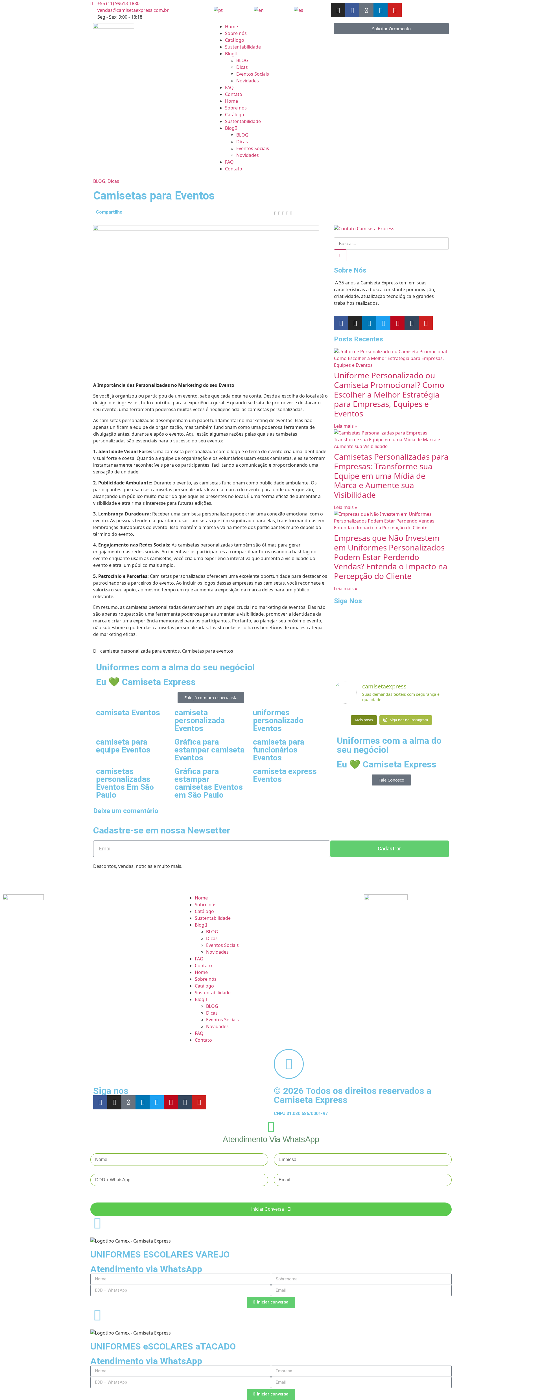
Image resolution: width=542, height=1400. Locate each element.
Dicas (242, 67)
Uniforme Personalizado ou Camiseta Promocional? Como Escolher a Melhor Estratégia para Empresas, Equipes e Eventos (389, 394)
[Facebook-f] (352, 10)
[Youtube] (395, 10)
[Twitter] (383, 323)
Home (231, 26)
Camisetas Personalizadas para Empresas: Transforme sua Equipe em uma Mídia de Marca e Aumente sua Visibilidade (391, 475)
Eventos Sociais (252, 74)
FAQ (229, 87)
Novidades (247, 81)
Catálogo (234, 40)
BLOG (242, 60)
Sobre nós (236, 33)
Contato (233, 94)
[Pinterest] (397, 323)
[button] (275, 213)
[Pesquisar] (340, 255)
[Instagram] (338, 10)
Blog (230, 54)
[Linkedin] (380, 10)
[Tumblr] (412, 323)
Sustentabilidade (243, 47)
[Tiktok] (366, 10)
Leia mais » (345, 426)
